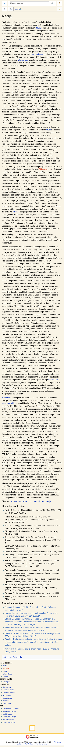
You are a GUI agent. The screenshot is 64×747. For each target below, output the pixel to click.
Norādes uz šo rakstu (10, 709)
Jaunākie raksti (8, 690)
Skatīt (5, 671)
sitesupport (7, 703)
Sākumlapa (7, 687)
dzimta (41, 501)
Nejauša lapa (7, 698)
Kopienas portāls (9, 692)
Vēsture (5, 676)
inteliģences (23, 60)
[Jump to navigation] (4, 3)
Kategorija (7, 657)
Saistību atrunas (41, 744)
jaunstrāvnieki (8, 403)
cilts (30, 501)
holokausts (53, 380)
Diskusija (6, 668)
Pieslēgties (6, 682)
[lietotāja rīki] (59, 3)
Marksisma (6, 398)
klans (35, 501)
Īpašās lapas (7, 714)
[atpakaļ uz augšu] (32, 728)
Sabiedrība (17, 657)
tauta (38, 28)
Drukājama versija (9, 717)
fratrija (48, 501)
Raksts (5, 666)
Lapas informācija (9, 722)
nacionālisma (37, 54)
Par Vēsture (29, 744)
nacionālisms (15, 501)
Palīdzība (6, 701)
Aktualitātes (7, 695)
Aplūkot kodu (7, 674)
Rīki (59, 9)
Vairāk (17, 9)
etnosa (15, 212)
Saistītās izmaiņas (9, 711)
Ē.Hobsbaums (44, 169)
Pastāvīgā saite (8, 719)
